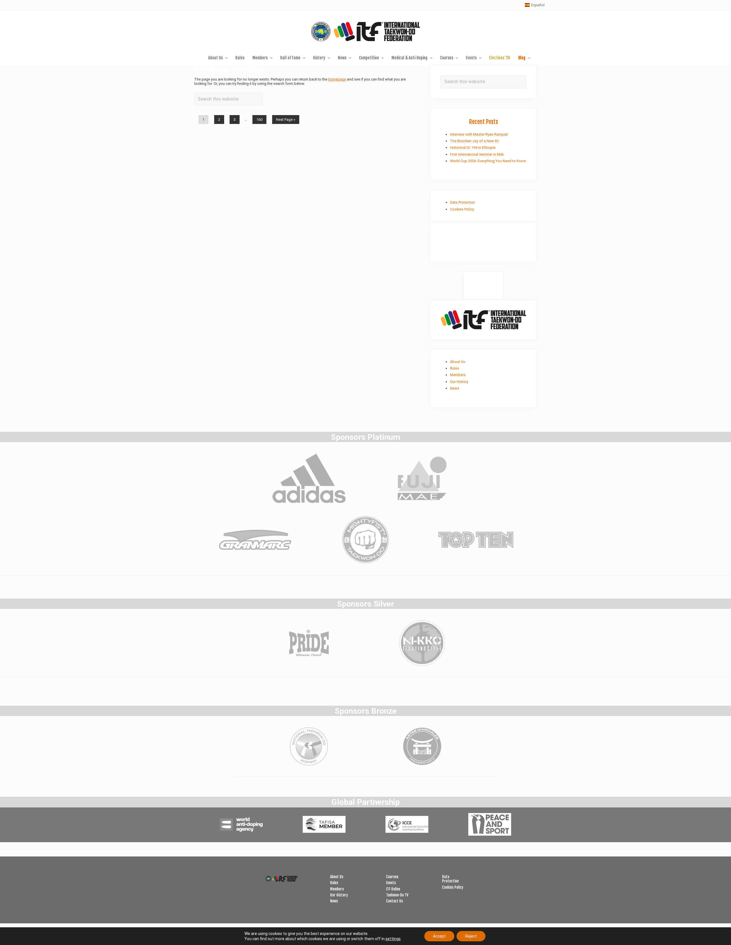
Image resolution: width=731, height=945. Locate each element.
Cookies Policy (462, 209)
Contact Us (394, 901)
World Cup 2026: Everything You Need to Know (488, 161)
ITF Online (393, 889)
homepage (337, 79)
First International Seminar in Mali (477, 154)
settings (393, 938)
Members (458, 375)
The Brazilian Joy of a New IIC (474, 141)
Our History (459, 382)
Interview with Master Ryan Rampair (479, 134)
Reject (471, 936)
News (454, 388)
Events (391, 882)
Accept (439, 936)
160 (259, 120)
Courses (392, 876)
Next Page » (285, 120)
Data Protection (462, 202)
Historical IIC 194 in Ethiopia (472, 147)
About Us (457, 362)
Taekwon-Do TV (397, 895)
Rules (454, 368)
